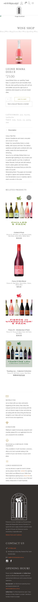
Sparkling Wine (32, 31)
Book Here (27, 476)
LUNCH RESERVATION (14, 465)
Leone (16, 31)
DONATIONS (10, 427)
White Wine (26, 236)
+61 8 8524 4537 (11, 3)
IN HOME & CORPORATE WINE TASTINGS (17, 445)
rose (24, 120)
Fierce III (9, 234)
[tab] (19, 130)
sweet (7, 122)
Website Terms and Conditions (14, 535)
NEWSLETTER (11, 400)
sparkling (28, 120)
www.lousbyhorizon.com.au (13, 589)
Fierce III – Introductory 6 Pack (19, 330)
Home (2, 31)
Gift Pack (15, 234)
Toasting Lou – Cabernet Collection (19, 371)
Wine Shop (9, 31)
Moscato (19, 120)
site (24, 471)
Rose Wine (22, 31)
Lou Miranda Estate (25, 234)
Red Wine (11, 236)
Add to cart (22, 99)
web (22, 471)
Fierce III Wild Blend (19, 281)
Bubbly (14, 120)
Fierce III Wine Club (19, 332)
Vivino (29, 283)
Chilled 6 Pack (19, 232)
